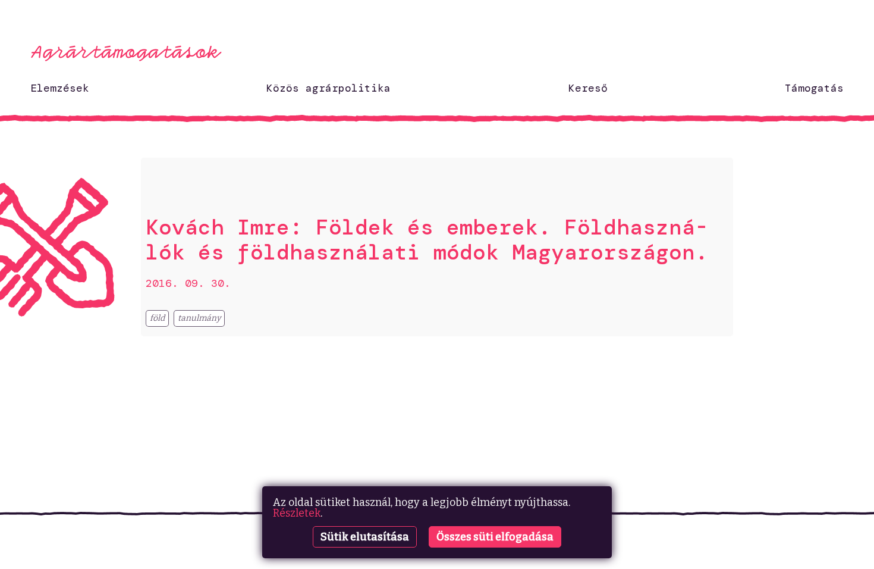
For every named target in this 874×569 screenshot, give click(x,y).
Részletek (296, 513)
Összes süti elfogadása (495, 536)
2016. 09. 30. (188, 283)
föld (157, 318)
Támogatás (814, 88)
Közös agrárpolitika (328, 88)
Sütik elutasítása (364, 536)
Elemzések (59, 88)
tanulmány (199, 318)
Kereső (588, 88)
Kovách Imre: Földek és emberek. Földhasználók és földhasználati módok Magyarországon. (427, 239)
